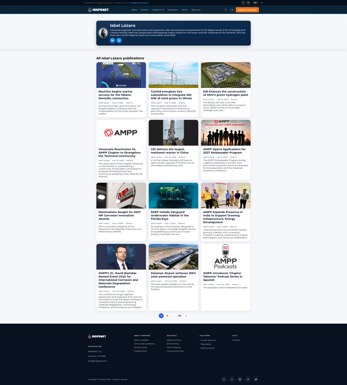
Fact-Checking (174, 347)
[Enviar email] (119, 40)
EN (255, 3)
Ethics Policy (173, 344)
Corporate (172, 10)
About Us (196, 10)
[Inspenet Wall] (248, 3)
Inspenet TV (158, 10)
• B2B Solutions (207, 348)
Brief (184, 10)
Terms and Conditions (144, 344)
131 (179, 315)
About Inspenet (141, 340)
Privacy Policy (140, 347)
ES (262, 3)
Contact (236, 340)
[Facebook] (240, 379)
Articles (144, 10)
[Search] (226, 9)
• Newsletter (205, 344)
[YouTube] (256, 379)
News (134, 10)
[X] (232, 379)
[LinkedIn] (112, 40)
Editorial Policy (174, 340)
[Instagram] (248, 379)
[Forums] (243, 3)
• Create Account (208, 340)
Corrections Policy (175, 351)
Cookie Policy (140, 351)
